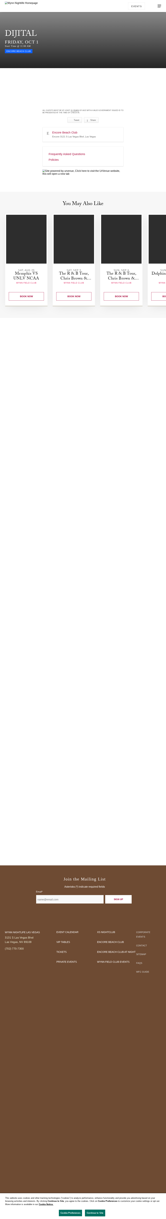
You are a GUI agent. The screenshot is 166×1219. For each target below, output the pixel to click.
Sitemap (141, 954)
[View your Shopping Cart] (149, 6)
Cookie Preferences (70, 1213)
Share (93, 120)
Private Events (66, 961)
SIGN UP (118, 899)
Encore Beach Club (110, 942)
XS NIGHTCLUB (106, 932)
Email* (39, 891)
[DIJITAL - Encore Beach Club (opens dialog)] (83, 81)
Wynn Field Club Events (113, 961)
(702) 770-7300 (14, 948)
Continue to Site (95, 1213)
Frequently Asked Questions (67, 154)
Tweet (76, 120)
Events (136, 6)
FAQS (139, 963)
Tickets (61, 952)
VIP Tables (63, 942)
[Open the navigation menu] (159, 6)
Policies (54, 159)
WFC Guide (142, 971)
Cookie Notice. (46, 1204)
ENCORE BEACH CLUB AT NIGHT (116, 952)
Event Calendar (67, 932)
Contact (141, 945)
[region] (83, 1206)
